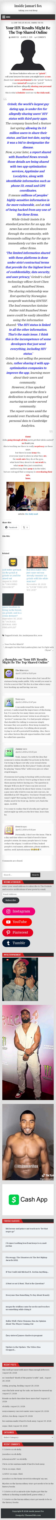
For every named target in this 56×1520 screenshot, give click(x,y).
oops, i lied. (7, 1426)
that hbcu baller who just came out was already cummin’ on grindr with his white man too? (37, 576)
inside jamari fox (28, 5)
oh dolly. (6, 1406)
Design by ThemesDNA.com (28, 1515)
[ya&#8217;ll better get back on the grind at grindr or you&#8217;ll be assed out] (13, 562)
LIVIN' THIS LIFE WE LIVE (22, 22)
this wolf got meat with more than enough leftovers (25, 1370)
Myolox (5, 1484)
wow (40, 635)
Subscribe (10, 900)
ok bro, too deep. (10, 1416)
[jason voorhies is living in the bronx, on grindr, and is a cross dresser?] (13, 599)
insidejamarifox (30, 635)
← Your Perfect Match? (13, 644)
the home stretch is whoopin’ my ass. (31, 1479)
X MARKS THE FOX (37, 22)
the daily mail (31, 514)
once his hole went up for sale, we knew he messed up (27, 1390)
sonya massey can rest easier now (18, 1411)
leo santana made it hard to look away (19, 1421)
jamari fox (15, 37)
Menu (8, 16)
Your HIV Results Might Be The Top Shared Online (28, 30)
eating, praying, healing (13, 1386)
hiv (20, 635)
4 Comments (41, 37)
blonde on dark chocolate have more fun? (21, 1398)
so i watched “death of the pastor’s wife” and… (23, 1378)
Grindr (15, 635)
